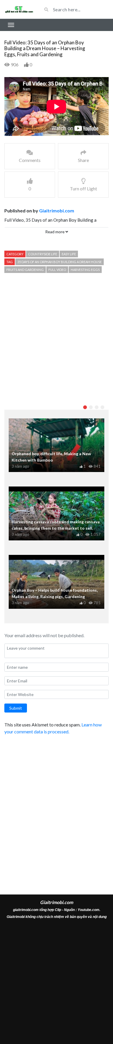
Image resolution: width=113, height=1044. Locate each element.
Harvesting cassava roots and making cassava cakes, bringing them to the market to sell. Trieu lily (56, 528)
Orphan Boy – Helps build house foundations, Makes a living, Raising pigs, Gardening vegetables (55, 596)
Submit (15, 708)
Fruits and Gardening (25, 270)
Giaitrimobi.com (56, 210)
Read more (55, 231)
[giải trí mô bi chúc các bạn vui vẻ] (18, 9)
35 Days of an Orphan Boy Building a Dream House (59, 262)
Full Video (57, 270)
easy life (69, 254)
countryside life (42, 254)
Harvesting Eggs (85, 270)
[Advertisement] (56, 338)
